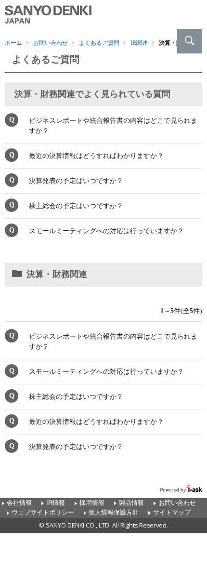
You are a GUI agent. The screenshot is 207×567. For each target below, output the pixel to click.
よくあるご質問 (99, 43)
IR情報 (55, 503)
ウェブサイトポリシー (43, 512)
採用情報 (91, 503)
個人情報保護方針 (114, 512)
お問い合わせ (50, 43)
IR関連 (139, 43)
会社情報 (19, 503)
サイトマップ (172, 512)
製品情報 (131, 503)
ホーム (13, 43)
